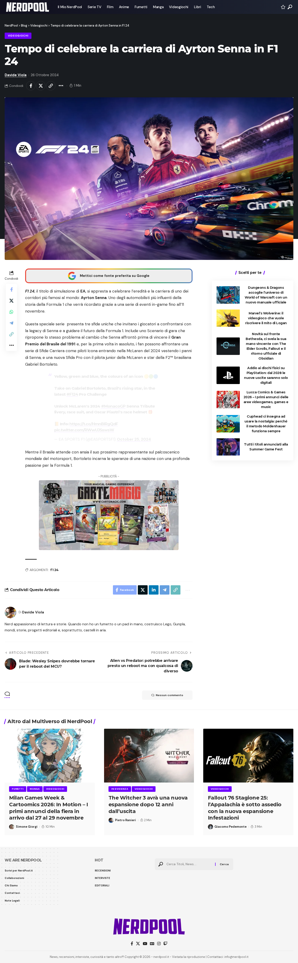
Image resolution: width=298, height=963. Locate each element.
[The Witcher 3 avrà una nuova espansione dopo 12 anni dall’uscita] (149, 756)
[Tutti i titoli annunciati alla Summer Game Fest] (228, 447)
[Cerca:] (189, 864)
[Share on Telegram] (11, 322)
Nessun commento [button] (169, 695)
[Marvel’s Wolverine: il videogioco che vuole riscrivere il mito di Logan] (228, 318)
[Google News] (152, 943)
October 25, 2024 (134, 439)
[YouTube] (145, 943)
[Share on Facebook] (30, 85)
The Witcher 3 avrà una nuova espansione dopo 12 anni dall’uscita (148, 804)
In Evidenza (119, 788)
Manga (35, 788)
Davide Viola (16, 75)
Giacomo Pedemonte (230, 827)
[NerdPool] (27, 7)
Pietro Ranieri (125, 820)
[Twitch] (165, 943)
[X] (138, 943)
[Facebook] (131, 943)
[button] (290, 7)
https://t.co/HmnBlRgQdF (93, 424)
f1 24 (54, 570)
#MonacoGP (113, 406)
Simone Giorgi (26, 827)
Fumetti (18, 788)
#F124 (72, 394)
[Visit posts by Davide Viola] (10, 612)
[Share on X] (40, 85)
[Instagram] (159, 943)
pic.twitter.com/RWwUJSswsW (84, 430)
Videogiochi (18, 35)
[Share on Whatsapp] (11, 311)
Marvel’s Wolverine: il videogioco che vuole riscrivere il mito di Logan (266, 318)
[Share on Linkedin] (154, 590)
